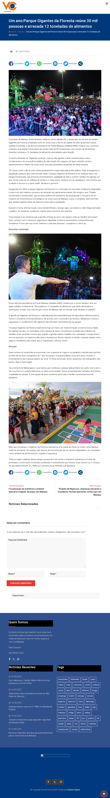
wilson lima (85, 729)
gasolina (71, 707)
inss (80, 707)
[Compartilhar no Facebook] (16, 63)
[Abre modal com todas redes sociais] (80, 63)
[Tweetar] (30, 63)
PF (78, 718)
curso (60, 690)
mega (71, 713)
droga (94, 690)
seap (69, 724)
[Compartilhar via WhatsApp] (44, 63)
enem (71, 696)
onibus (87, 713)
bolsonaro (75, 679)
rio (98, 718)
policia (91, 718)
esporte (61, 701)
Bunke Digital (74, 789)
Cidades (21, 32)
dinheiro (85, 690)
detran (76, 690)
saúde (61, 724)
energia (80, 696)
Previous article (17, 486)
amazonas (62, 679)
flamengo (90, 701)
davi (68, 690)
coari (68, 685)
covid (87, 685)
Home (13, 32)
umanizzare (63, 729)
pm (83, 718)
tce (75, 724)
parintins (62, 718)
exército (71, 701)
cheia (60, 685)
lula (94, 707)
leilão (87, 707)
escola (90, 696)
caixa (92, 679)
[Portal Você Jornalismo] (11, 51)
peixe (71, 718)
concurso (78, 685)
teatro (83, 724)
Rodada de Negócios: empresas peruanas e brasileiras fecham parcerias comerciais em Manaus (79, 492)
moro (79, 713)
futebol (61, 707)
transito (92, 724)
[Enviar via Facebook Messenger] (70, 63)
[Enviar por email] (57, 63)
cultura (96, 685)
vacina (74, 729)
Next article (95, 486)
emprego (62, 696)
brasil (84, 679)
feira (81, 701)
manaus (61, 713)
